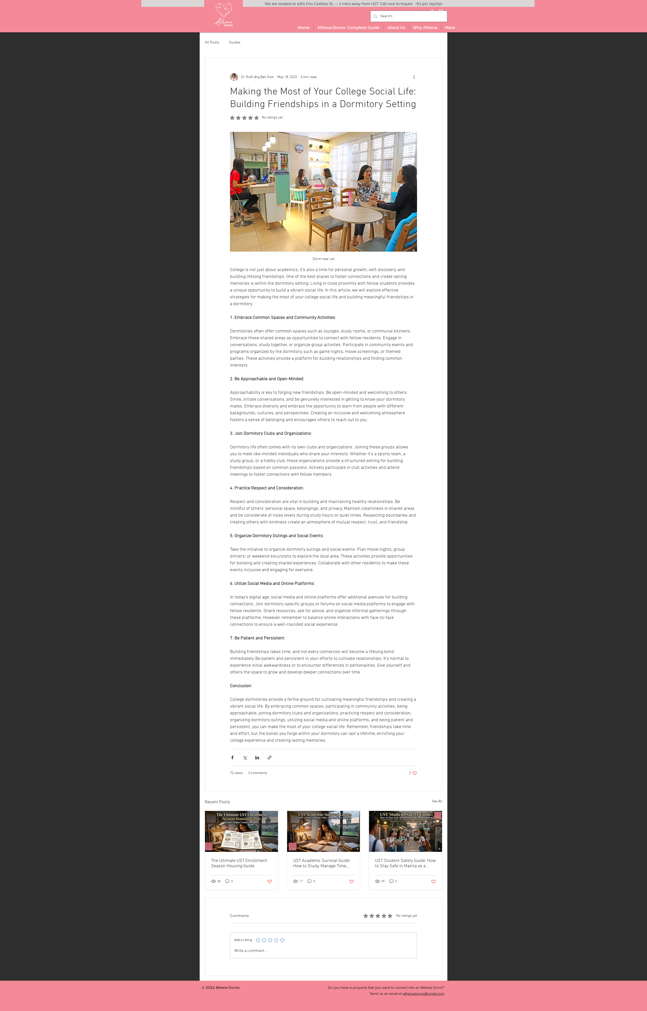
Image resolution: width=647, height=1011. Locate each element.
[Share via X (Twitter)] (244, 757)
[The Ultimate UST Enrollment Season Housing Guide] (241, 831)
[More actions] (414, 77)
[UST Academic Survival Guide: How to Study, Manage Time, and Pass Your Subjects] (323, 831)
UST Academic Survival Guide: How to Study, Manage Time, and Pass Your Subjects (322, 863)
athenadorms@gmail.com (423, 993)
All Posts (212, 42)
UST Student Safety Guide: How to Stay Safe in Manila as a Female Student (405, 863)
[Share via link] (269, 757)
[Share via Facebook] (232, 757)
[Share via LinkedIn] (257, 757)
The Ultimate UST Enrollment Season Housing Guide (239, 863)
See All (437, 801)
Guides (234, 42)
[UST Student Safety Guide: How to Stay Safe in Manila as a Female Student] (405, 831)
